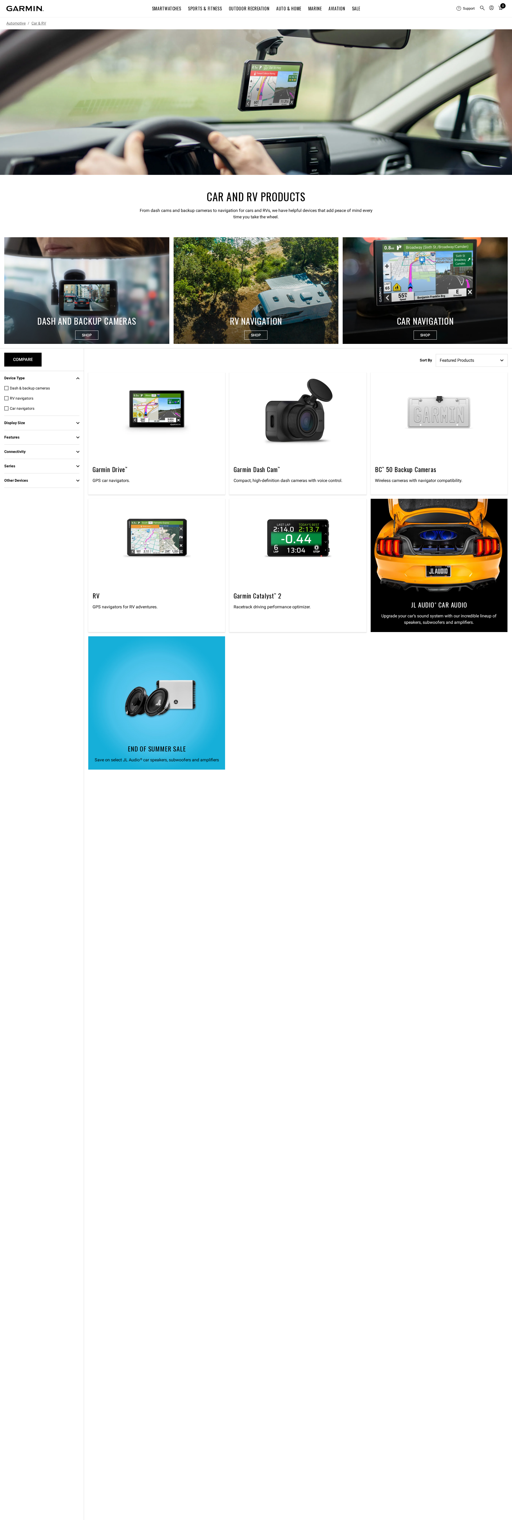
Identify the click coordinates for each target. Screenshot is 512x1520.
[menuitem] (466, 8)
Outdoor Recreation (249, 8)
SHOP (87, 335)
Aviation (337, 8)
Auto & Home (288, 8)
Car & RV (38, 23)
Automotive (16, 23)
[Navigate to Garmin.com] (25, 8)
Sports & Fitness (205, 8)
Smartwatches (166, 8)
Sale (356, 8)
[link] (256, 102)
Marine (315, 8)
